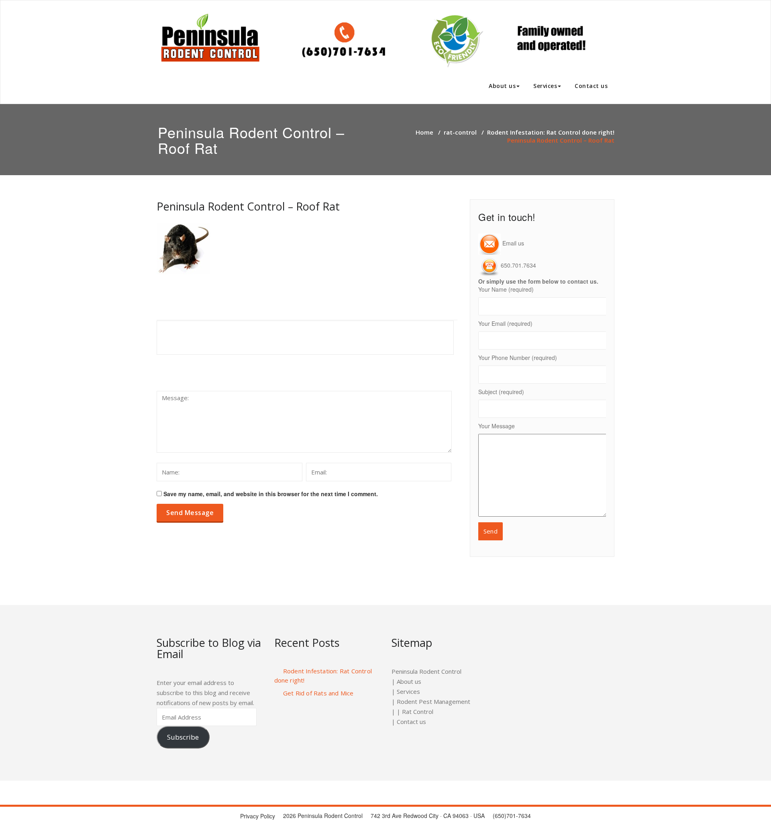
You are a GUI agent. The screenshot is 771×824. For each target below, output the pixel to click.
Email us (512, 243)
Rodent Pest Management (433, 701)
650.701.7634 (518, 265)
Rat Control (417, 711)
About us (502, 86)
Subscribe (183, 737)
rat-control (460, 132)
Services (545, 86)
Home (424, 132)
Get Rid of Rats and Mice (318, 693)
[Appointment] (375, 40)
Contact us (591, 86)
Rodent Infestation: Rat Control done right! (550, 132)
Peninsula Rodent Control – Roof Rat (248, 206)
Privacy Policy (257, 816)
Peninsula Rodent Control (426, 671)
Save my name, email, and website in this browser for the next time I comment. (270, 494)
